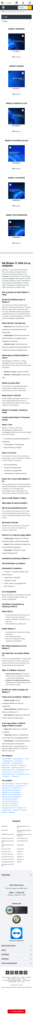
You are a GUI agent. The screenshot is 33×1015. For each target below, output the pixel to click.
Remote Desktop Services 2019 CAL (24, 835)
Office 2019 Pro (17, 788)
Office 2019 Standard (8, 786)
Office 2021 (14, 765)
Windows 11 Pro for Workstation (16, 215)
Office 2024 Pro (20, 786)
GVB (19, 981)
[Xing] (12, 972)
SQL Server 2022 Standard (9, 799)
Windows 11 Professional (16, 29)
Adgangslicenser (8, 761)
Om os (23, 978)
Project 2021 (20, 845)
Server (27, 759)
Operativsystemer (18, 759)
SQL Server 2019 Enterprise (10, 805)
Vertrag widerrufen (17, 1011)
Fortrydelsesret (26, 980)
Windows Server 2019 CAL (7, 845)
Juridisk (23, 977)
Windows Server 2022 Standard (11, 792)
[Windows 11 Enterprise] (16, 79)
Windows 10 (15, 776)
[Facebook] (7, 972)
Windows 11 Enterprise (16, 66)
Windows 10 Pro (6, 810)
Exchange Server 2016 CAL (23, 827)
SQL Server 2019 (18, 772)
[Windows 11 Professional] (16, 41)
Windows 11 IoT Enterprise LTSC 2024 (16, 141)
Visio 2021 (20, 851)
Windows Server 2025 (18, 767)
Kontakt (19, 978)
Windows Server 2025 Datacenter (11, 794)
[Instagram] (25, 972)
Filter (6, 17)
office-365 (28, 977)
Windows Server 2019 (22, 769)
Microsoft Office (6, 759)
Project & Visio (6, 763)
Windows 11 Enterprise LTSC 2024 (16, 103)
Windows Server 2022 (8, 769)
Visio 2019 (20, 854)
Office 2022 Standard (22, 783)
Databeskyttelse (12, 981)
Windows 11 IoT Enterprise (16, 178)
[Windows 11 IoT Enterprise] (16, 190)
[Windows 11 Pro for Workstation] (16, 228)
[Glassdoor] (16, 972)
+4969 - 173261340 (16, 893)
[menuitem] (29, 3)
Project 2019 (20, 849)
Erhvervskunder (6, 977)
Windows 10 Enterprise (8, 812)
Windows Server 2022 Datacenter (11, 797)
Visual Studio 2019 (22, 841)
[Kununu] (21, 972)
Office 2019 (22, 765)
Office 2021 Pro (6, 788)
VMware (19, 862)
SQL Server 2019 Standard (9, 803)
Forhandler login (15, 977)
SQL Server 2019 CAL (7, 856)
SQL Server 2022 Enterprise (10, 801)
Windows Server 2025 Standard (11, 790)
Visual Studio (18, 761)
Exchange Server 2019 (8, 774)
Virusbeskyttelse (17, 763)
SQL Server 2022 (6, 772)
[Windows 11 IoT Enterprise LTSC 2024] (16, 153)
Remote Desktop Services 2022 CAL (24, 831)
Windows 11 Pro (21, 808)
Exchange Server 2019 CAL (7, 865)
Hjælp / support (11, 978)
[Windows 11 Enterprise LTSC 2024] (16, 116)
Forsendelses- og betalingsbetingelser (12, 980)
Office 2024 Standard (8, 783)
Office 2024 (5, 765)
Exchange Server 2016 (23, 774)
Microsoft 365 (6, 767)
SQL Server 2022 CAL (7, 854)
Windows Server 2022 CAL (7, 841)
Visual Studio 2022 (22, 838)
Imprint (23, 981)
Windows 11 (6, 776)
